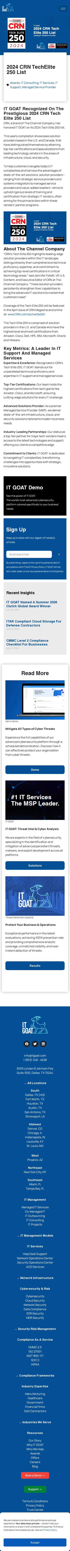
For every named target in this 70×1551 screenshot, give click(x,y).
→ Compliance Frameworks (35, 1376)
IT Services (47, 83)
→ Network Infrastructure (35, 1278)
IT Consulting (29, 83)
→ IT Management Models (35, 1236)
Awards (15, 83)
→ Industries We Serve (35, 1422)
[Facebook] (27, 1044)
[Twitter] (35, 1044)
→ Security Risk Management (35, 1329)
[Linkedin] (43, 1044)
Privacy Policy (50, 1529)
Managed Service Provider (39, 87)
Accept (35, 1542)
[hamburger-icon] (63, 9)
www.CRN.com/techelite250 (26, 314)
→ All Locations (35, 1083)
